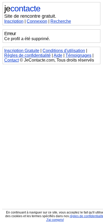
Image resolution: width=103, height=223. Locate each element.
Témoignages (78, 55)
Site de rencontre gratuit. (30, 16)
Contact (11, 60)
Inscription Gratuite (21, 50)
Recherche (60, 21)
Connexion (37, 21)
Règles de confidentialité (27, 55)
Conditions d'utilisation (64, 50)
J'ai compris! (55, 220)
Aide (58, 55)
